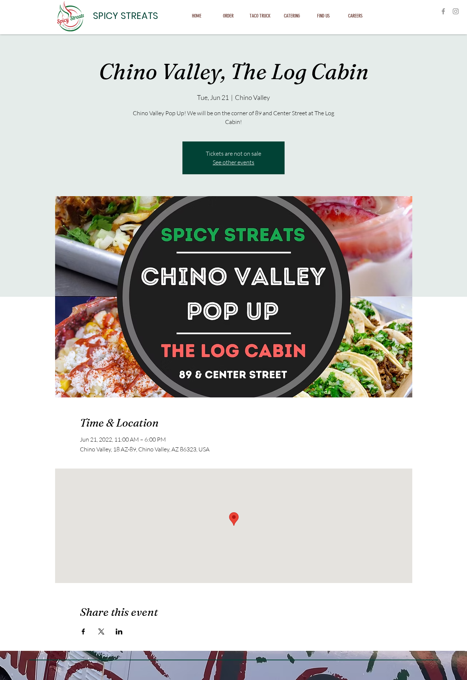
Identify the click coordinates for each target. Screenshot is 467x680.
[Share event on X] (101, 631)
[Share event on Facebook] (83, 631)
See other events (233, 162)
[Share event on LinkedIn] (119, 631)
